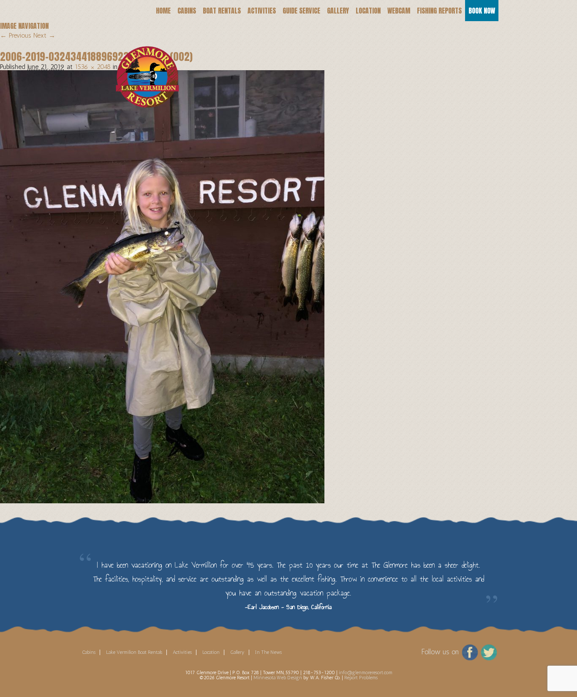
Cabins (186, 10)
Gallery (338, 10)
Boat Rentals (222, 10)
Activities (262, 10)
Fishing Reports (439, 10)
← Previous (15, 35)
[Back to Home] (142, 66)
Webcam (398, 10)
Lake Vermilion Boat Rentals (134, 652)
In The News (268, 652)
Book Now (481, 10)
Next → (44, 35)
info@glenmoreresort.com (365, 672)
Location (368, 10)
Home (163, 10)
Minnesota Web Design (277, 678)
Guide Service (301, 10)
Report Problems (361, 678)
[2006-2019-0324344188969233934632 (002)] (162, 286)
